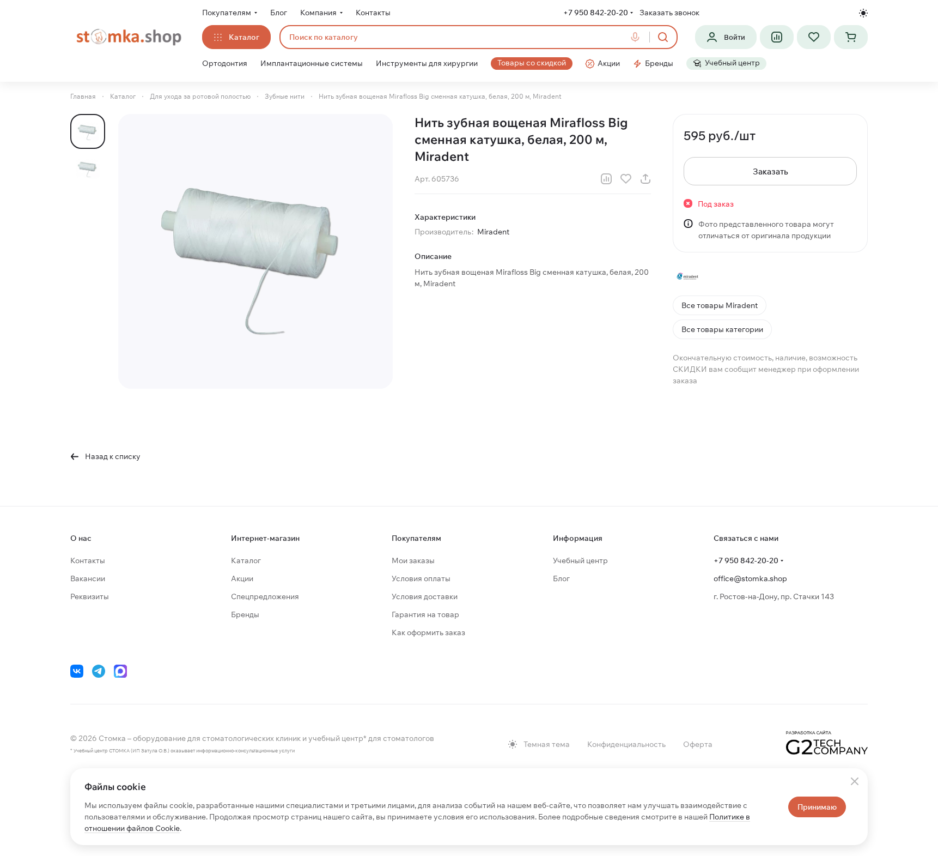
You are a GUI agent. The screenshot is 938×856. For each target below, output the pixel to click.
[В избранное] (625, 178)
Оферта (697, 744)
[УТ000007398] (255, 251)
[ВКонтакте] (76, 671)
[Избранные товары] (814, 37)
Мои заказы (413, 560)
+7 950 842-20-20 (595, 12)
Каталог (246, 560)
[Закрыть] (854, 781)
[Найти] (663, 37)
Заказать (770, 171)
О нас (81, 538)
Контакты (87, 560)
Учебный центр (580, 560)
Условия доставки (425, 596)
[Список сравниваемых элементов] (777, 37)
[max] (120, 671)
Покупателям (416, 538)
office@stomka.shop (750, 578)
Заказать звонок (669, 12)
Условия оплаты (421, 578)
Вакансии (87, 578)
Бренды (245, 614)
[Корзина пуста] (851, 37)
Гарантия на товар (425, 614)
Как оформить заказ (428, 632)
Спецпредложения (265, 596)
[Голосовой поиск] (637, 37)
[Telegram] (98, 671)
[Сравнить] (606, 178)
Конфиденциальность (626, 744)
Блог (561, 578)
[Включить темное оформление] (863, 13)
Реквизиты (89, 596)
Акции (242, 578)
